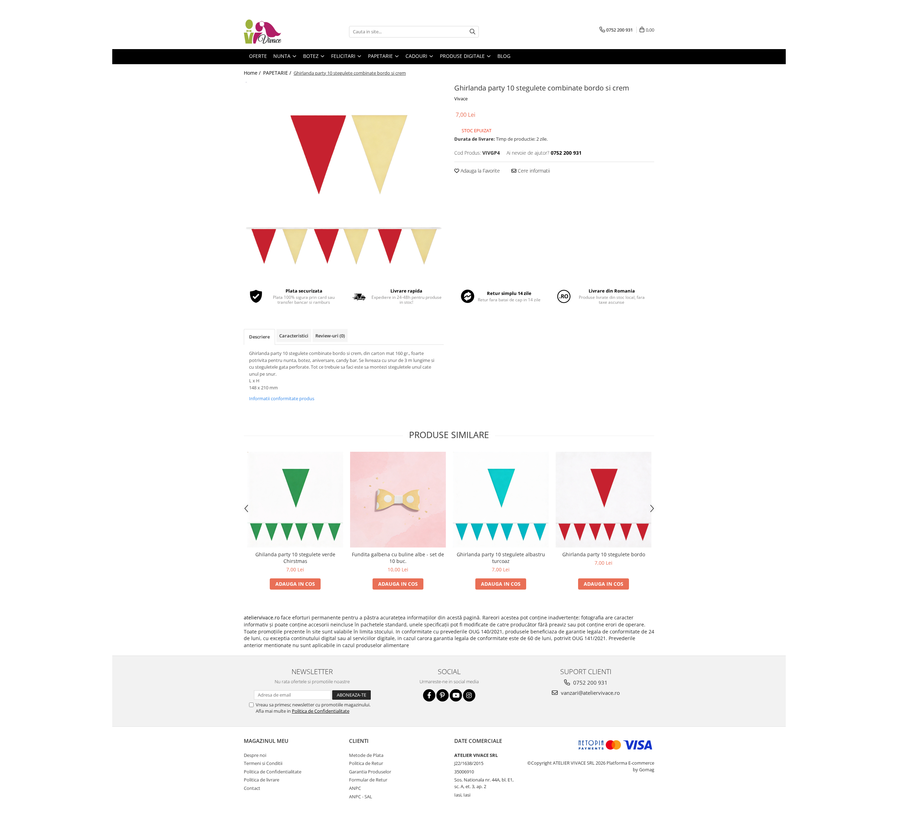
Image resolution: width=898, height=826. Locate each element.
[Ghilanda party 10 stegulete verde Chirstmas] (295, 500)
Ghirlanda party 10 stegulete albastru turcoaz (501, 557)
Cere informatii (533, 170)
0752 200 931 (590, 682)
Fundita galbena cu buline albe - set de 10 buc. (398, 557)
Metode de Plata (366, 755)
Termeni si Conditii (263, 763)
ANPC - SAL (360, 796)
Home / (253, 72)
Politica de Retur (366, 763)
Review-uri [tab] (330, 336)
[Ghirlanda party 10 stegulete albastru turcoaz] (501, 500)
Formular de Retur (368, 780)
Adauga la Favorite (479, 170)
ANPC (355, 788)
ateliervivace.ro (262, 617)
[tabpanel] (344, 180)
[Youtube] (456, 695)
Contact (252, 788)
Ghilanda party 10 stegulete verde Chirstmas (295, 557)
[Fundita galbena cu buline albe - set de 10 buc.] (398, 500)
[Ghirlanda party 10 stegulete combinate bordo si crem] (344, 180)
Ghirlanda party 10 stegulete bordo (603, 554)
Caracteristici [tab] (293, 336)
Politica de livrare (261, 780)
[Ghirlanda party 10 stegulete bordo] (603, 500)
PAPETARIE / (278, 72)
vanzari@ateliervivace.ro (589, 692)
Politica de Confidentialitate (320, 711)
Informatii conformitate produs (281, 398)
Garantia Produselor (370, 771)
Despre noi (255, 755)
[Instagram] (469, 695)
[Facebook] (429, 695)
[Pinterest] (442, 695)
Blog (503, 56)
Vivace (461, 98)
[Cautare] (472, 32)
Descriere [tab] (259, 337)
